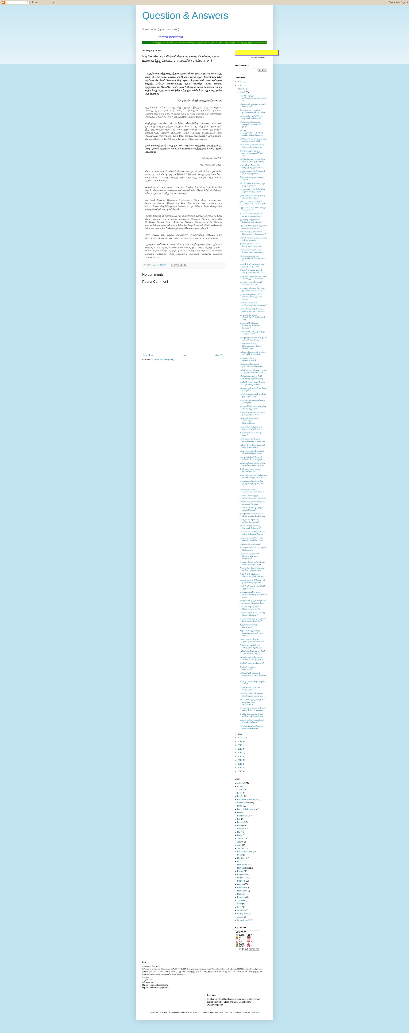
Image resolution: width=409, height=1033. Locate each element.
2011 (240, 768)
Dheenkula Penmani (246, 809)
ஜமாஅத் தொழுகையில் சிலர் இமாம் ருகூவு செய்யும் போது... (253, 338)
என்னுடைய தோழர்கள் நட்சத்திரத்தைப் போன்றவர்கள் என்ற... (252, 317)
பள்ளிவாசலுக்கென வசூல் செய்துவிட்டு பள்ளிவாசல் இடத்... (250, 124)
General (240, 829)
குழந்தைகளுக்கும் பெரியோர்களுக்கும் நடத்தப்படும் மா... (253, 98)
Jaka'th (240, 838)
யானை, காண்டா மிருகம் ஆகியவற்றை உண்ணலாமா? (252, 640)
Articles (240, 783)
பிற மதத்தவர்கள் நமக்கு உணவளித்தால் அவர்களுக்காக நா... (253, 258)
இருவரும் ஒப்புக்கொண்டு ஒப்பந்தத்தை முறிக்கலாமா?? (252, 166)
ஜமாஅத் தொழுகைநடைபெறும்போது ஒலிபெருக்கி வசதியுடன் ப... (251, 132)
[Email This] (173, 265)
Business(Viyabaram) (246, 799)
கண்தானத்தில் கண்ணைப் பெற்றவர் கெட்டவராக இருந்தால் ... (253, 675)
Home (184, 355)
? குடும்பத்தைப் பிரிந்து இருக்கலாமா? (248, 626)
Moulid (240, 861)
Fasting (240, 822)
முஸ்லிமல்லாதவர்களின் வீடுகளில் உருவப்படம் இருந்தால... (253, 502)
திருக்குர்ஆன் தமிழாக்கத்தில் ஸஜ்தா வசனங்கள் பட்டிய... (251, 428)
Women (240, 910)
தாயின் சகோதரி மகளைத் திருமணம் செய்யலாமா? (250, 527)
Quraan (240, 884)
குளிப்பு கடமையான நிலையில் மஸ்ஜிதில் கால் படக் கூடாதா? (252, 202)
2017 (240, 749)
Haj (238, 832)
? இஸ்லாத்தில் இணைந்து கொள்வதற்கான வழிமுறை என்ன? (251, 633)
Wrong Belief (242, 913)
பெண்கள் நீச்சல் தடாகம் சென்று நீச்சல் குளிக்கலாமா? (252, 614)
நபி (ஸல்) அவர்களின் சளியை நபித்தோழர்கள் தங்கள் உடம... (252, 694)
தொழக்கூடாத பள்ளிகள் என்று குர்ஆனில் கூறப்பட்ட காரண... (252, 539)
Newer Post (148, 355)
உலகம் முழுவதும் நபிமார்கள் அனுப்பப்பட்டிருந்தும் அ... (250, 608)
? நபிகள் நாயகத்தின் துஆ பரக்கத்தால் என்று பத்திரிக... (252, 646)
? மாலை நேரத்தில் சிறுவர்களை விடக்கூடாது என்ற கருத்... (252, 569)
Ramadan (241, 887)
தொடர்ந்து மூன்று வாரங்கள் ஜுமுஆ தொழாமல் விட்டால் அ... (253, 111)
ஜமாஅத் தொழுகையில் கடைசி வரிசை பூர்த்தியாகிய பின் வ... (252, 515)
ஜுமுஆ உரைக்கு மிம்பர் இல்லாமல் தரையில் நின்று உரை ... (252, 172)
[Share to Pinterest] (185, 265)
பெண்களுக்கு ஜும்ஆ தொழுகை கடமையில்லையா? (252, 509)
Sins (239, 907)
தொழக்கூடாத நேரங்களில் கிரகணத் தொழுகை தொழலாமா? (250, 556)
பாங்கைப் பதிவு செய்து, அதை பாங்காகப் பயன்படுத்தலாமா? (252, 658)
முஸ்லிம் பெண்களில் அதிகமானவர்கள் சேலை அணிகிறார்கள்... (250, 346)
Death (240, 806)
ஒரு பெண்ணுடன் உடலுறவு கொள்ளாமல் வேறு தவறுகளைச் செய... (253, 594)
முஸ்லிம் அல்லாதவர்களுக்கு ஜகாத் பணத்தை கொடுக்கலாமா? (253, 371)
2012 (240, 764)
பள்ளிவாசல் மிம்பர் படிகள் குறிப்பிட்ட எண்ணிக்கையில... (252, 365)
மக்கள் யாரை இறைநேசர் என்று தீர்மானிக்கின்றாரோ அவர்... (252, 452)
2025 (240, 85)
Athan (239, 790)
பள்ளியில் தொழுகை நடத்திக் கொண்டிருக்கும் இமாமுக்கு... (252, 377)
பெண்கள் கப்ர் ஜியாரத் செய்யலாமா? (248, 668)
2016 (240, 753)
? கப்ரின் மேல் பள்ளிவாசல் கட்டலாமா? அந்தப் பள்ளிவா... (252, 575)
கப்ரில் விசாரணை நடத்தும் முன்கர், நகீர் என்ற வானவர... (253, 239)
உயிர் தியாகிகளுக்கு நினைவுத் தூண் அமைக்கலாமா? (251, 727)
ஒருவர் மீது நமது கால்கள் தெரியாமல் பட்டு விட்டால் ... (251, 220)
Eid (238, 819)
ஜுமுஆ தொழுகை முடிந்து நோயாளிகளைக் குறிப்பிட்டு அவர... (251, 153)
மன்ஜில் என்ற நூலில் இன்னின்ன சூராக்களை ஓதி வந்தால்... (252, 190)
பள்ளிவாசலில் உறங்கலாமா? (250, 544)
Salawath (241, 900)
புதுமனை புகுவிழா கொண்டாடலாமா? (248, 359)
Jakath (240, 842)
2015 (240, 756)
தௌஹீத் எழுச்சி (244, 920)
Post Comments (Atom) (164, 360)
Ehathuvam (242, 816)
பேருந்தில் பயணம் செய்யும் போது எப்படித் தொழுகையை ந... (252, 383)
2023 (240, 89)
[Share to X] (179, 265)
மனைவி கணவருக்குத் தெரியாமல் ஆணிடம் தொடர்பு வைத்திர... (253, 709)
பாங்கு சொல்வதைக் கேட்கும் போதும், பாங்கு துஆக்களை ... (252, 251)
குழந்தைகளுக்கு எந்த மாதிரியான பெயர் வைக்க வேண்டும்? (253, 620)
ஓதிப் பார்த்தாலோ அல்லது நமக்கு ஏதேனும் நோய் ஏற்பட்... (252, 196)
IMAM (239, 835)
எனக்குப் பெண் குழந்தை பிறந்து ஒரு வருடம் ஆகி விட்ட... (252, 265)
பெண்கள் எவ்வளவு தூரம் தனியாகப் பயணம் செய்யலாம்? (253, 497)
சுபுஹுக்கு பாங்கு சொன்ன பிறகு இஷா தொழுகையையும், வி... (252, 289)
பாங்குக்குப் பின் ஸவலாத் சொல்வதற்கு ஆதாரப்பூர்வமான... (249, 420)
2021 (240, 734)
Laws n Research (244, 852)
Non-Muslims (243, 868)
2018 (240, 745)
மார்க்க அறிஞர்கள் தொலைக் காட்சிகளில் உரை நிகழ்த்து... (252, 458)
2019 (240, 741)
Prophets (241, 881)
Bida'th (240, 796)
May (242, 92)
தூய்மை (240, 917)
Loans (240, 855)
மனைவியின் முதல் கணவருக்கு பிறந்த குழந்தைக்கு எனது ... (252, 146)
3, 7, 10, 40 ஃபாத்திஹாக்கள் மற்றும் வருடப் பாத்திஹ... (251, 214)
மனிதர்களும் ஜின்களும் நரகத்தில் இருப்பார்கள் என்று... (253, 395)
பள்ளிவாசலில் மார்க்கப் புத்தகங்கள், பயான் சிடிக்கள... (253, 490)
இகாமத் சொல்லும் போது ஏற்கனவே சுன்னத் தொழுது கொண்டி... (253, 476)
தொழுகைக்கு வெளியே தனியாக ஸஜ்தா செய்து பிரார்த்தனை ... (252, 533)
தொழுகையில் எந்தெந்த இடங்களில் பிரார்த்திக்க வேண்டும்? (250, 325)
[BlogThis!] (176, 265)
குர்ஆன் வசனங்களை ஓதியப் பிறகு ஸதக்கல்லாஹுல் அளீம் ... (253, 140)
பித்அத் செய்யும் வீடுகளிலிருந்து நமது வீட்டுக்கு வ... (252, 184)
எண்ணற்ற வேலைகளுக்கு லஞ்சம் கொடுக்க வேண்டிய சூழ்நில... (253, 464)
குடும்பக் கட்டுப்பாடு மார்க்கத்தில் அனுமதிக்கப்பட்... (252, 587)
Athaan (240, 786)
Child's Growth (243, 803)
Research (241, 897)
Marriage (241, 858)
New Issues (242, 865)
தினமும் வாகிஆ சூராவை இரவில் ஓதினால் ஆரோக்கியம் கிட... (253, 601)
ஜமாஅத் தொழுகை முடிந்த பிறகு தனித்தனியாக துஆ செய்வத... (253, 160)
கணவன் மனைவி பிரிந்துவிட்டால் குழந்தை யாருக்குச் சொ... (252, 581)
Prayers (240, 874)
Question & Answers (185, 15)
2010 (240, 771)
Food (239, 825)
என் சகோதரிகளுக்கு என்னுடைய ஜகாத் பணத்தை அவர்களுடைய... (252, 701)
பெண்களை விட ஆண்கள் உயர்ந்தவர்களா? (250, 688)
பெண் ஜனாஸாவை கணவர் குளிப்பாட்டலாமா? (250, 470)
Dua (239, 812)
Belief (239, 793)
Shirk (239, 904)
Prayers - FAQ (243, 878)
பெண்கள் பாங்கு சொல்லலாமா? (252, 663)
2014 (240, 760)
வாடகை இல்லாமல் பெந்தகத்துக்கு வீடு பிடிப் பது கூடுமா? (253, 407)
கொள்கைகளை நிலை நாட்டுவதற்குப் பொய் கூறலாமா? (253, 304)
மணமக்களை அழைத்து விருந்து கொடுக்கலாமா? (252, 332)
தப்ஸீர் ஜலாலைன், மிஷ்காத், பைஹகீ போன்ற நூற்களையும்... (253, 440)
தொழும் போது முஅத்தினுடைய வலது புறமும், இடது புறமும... (252, 310)
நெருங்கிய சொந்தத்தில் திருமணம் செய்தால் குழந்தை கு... (253, 227)
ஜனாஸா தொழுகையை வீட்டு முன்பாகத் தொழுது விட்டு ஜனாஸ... (251, 296)
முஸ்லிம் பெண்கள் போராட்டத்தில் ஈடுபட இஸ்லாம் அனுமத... (252, 652)
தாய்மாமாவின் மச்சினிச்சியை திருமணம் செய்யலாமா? (251, 117)
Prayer (240, 871)
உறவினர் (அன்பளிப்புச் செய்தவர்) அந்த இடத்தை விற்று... (252, 446)
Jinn (239, 845)
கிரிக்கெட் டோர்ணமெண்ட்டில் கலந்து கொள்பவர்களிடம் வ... (252, 271)
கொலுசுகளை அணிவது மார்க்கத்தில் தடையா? (249, 521)
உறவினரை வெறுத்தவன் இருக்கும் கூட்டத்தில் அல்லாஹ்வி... (253, 353)
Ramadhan (242, 891)
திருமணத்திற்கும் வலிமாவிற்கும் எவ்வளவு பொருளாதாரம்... (252, 563)
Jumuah (240, 848)
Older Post (219, 355)
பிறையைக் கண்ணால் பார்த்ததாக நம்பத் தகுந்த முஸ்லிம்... (252, 413)
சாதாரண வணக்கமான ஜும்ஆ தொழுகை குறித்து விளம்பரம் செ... (252, 483)
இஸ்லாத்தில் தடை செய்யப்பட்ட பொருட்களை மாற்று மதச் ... (252, 245)
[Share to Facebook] (182, 265)
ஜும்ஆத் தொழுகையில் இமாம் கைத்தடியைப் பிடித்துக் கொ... (252, 715)
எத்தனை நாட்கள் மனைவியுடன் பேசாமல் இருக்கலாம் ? (252, 721)
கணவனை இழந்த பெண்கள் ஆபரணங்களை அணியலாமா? (253, 233)
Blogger (256, 1012)
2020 (240, 738)
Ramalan (241, 894)
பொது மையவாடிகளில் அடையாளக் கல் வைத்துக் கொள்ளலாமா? (253, 277)
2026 (240, 81)
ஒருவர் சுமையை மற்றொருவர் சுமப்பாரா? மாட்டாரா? (251, 283)
